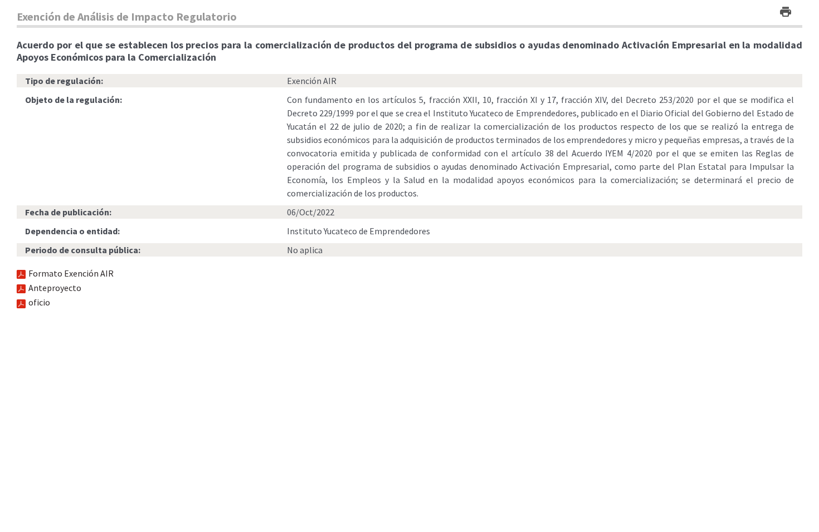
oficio (39, 302)
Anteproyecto (54, 287)
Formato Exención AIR (71, 273)
